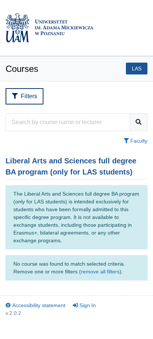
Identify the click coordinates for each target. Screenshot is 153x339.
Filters (29, 96)
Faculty (138, 141)
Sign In (87, 305)
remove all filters (100, 272)
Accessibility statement (38, 305)
